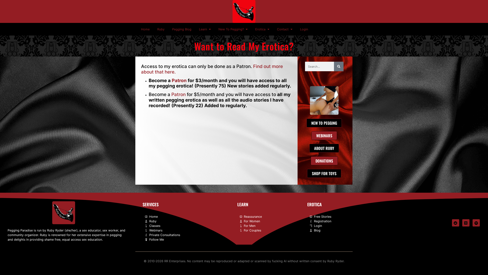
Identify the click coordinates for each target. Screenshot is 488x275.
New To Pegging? (231, 29)
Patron (179, 80)
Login (304, 29)
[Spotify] (476, 222)
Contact (283, 29)
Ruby (161, 29)
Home (145, 29)
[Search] (339, 66)
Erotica (260, 29)
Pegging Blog (181, 29)
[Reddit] (455, 222)
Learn (203, 29)
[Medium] (466, 222)
